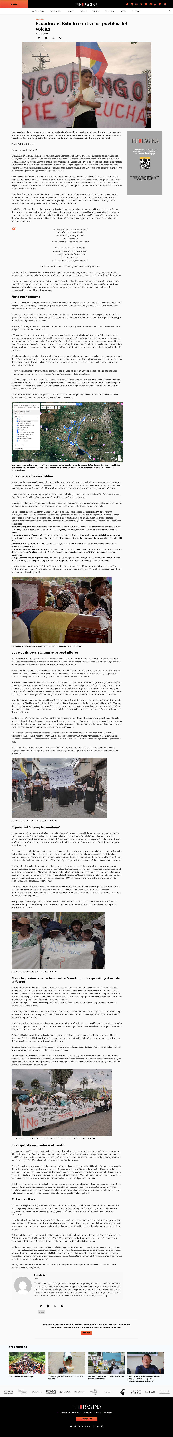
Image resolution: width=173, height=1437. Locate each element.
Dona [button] (14, 4)
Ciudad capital (55, 11)
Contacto (108, 1413)
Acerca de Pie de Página (70, 1413)
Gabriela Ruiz (40, 1275)
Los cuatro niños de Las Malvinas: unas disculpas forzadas (106, 1377)
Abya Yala (39, 19)
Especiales (136, 11)
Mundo (82, 11)
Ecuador (41, 1312)
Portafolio (110, 11)
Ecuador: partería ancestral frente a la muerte (65, 1377)
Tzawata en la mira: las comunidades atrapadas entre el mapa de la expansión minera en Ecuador (144, 1378)
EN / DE (122, 11)
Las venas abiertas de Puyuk (21, 1376)
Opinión (70, 11)
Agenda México (37, 11)
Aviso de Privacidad (92, 1413)
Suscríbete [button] (86, 1419)
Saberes (96, 11)
